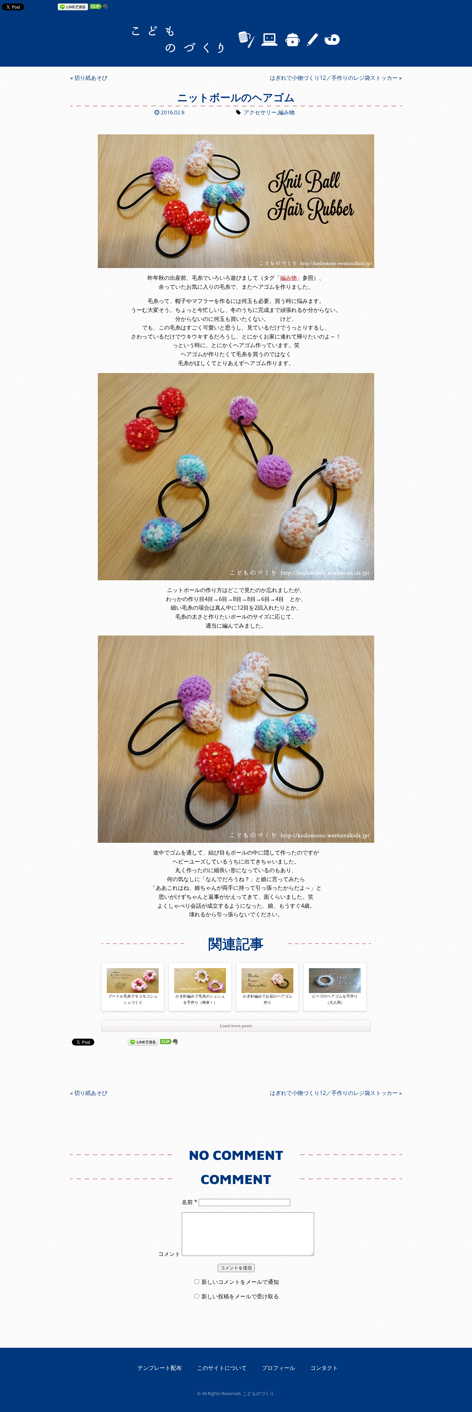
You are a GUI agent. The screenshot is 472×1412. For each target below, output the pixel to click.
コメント (169, 1254)
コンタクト (324, 1368)
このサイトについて (222, 1368)
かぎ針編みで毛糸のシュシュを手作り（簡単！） (200, 999)
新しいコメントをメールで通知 (240, 1282)
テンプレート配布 (160, 1368)
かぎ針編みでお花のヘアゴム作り (267, 999)
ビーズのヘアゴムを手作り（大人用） (335, 999)
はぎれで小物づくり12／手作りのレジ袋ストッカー (334, 78)
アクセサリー (260, 112)
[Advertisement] (236, 126)
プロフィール (278, 1368)
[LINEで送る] (73, 6)
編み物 (286, 112)
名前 (189, 1202)
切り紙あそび (90, 78)
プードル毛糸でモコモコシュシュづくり (133, 999)
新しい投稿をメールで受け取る (240, 1296)
